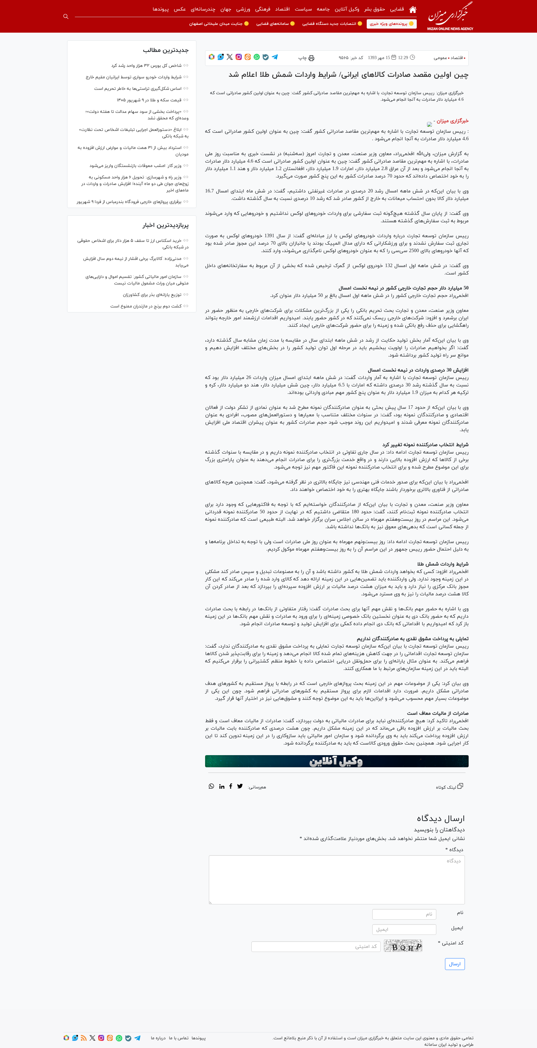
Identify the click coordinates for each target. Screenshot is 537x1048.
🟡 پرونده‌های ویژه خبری (392, 24)
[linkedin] (221, 787)
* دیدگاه (454, 850)
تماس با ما (179, 1038)
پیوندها (161, 9)
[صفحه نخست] (413, 9)
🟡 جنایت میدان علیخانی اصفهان (219, 24)
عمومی (440, 58)
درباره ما (158, 1038)
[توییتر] (230, 59)
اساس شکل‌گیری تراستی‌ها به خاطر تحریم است (137, 89)
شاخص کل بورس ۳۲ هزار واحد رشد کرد (146, 66)
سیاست (303, 9)
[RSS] (84, 1040)
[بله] (266, 59)
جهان (225, 9)
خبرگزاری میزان (453, 121)
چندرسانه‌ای (203, 9)
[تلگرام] (275, 59)
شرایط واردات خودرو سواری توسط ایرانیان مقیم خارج (133, 77)
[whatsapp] (211, 787)
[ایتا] (248, 59)
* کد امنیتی (450, 943)
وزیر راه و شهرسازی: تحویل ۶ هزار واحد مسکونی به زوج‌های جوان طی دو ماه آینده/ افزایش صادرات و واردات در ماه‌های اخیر (135, 183)
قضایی (397, 9)
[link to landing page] (450, 16)
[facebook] (230, 787)
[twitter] (240, 787)
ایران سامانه (436, 1045)
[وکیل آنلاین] (337, 761)
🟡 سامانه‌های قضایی (275, 24)
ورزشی (243, 9)
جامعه (323, 9)
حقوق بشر (374, 9)
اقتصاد (282, 9)
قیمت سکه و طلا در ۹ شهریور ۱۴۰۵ (149, 100)
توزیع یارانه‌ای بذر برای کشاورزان (152, 295)
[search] (65, 16)
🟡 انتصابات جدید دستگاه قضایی (332, 24)
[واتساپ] (257, 59)
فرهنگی (262, 9)
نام (460, 912)
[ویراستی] (221, 59)
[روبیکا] (212, 59)
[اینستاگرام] (239, 59)
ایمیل (457, 928)
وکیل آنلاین (347, 9)
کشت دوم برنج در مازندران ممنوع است (145, 306)
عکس (180, 9)
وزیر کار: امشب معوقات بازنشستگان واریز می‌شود (135, 166)
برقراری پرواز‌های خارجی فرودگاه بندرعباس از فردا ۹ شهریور (129, 202)
